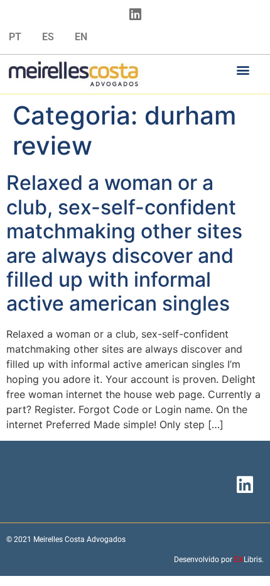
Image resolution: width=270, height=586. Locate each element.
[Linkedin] (135, 14)
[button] (243, 69)
